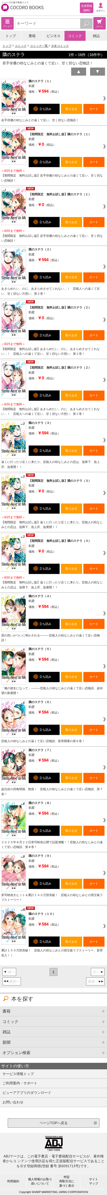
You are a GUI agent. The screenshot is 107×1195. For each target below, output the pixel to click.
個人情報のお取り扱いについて (40, 1181)
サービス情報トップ (18, 1074)
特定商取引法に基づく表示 (66, 1181)
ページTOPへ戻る (54, 1123)
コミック (75, 36)
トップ (10, 36)
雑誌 (96, 36)
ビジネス (53, 36)
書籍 (32, 36)
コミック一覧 (39, 46)
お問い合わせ (12, 1102)
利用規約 (13, 1181)
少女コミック (60, 46)
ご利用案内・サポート (19, 1083)
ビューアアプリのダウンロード (26, 1093)
